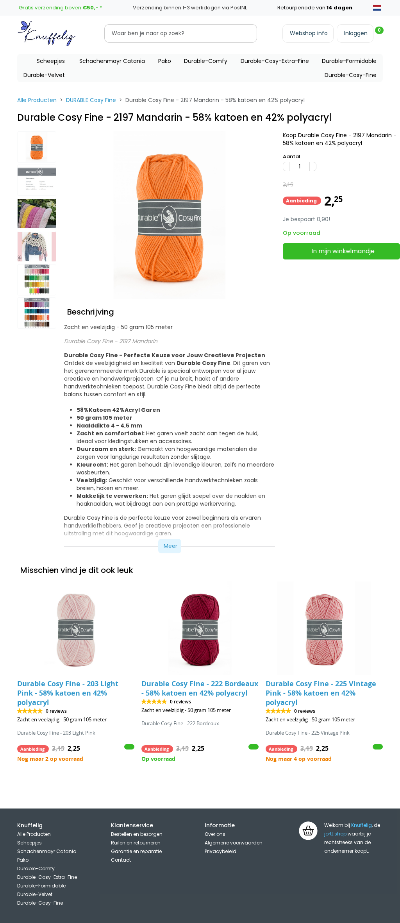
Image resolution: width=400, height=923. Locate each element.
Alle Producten (37, 100)
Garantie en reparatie (136, 851)
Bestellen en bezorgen (136, 834)
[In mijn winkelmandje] (129, 746)
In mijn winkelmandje (343, 251)
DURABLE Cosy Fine (91, 100)
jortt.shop (335, 833)
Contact (121, 860)
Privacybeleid (220, 851)
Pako (164, 61)
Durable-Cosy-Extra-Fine (275, 61)
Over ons (215, 834)
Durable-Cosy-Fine (351, 75)
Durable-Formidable (349, 61)
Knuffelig (361, 825)
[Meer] (312, 166)
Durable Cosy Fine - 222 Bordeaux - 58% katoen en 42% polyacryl (199, 688)
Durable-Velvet (44, 75)
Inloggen (356, 33)
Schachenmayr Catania (112, 61)
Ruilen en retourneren (136, 842)
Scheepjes (51, 61)
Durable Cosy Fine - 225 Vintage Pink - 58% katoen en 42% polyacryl (321, 693)
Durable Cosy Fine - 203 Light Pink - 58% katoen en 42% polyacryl (67, 693)
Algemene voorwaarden (233, 842)
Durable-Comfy (205, 61)
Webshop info (309, 33)
